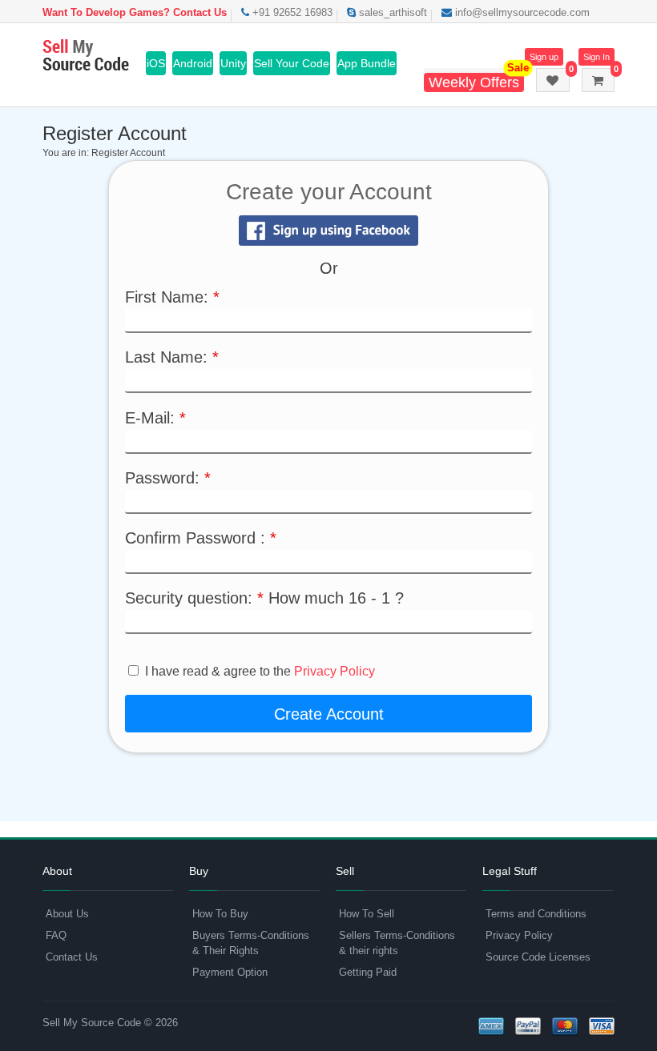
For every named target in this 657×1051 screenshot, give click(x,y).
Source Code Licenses (538, 957)
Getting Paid (368, 972)
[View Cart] (598, 80)
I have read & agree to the (260, 671)
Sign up (544, 57)
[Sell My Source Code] (85, 56)
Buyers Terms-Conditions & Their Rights (250, 943)
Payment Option (230, 972)
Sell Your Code (291, 63)
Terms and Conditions (536, 914)
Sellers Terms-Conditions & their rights (397, 943)
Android (192, 63)
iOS (156, 63)
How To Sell (366, 914)
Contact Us (72, 957)
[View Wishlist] (553, 80)
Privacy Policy (334, 671)
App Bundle (366, 63)
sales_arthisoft (391, 12)
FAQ (56, 935)
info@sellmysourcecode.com (521, 12)
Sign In (596, 57)
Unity (233, 63)
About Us (67, 914)
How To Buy (220, 914)
